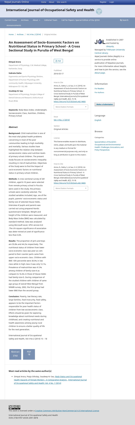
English (98, 120)
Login (111, 2)
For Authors (99, 92)
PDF (59, 61)
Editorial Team (50, 20)
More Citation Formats (64, 107)
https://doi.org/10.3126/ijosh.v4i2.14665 (70, 101)
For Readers (99, 88)
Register (103, 2)
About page (100, 73)
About (51, 2)
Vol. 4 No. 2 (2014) (34, 34)
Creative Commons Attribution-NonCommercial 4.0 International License (67, 410)
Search (125, 20)
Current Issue (11, 20)
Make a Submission (105, 104)
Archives (25, 20)
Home (43, 2)
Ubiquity (110, 46)
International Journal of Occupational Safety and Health (50, 10)
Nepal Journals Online (16, 1)
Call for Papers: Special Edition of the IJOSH (80, 20)
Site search (62, 2)
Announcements (14, 25)
